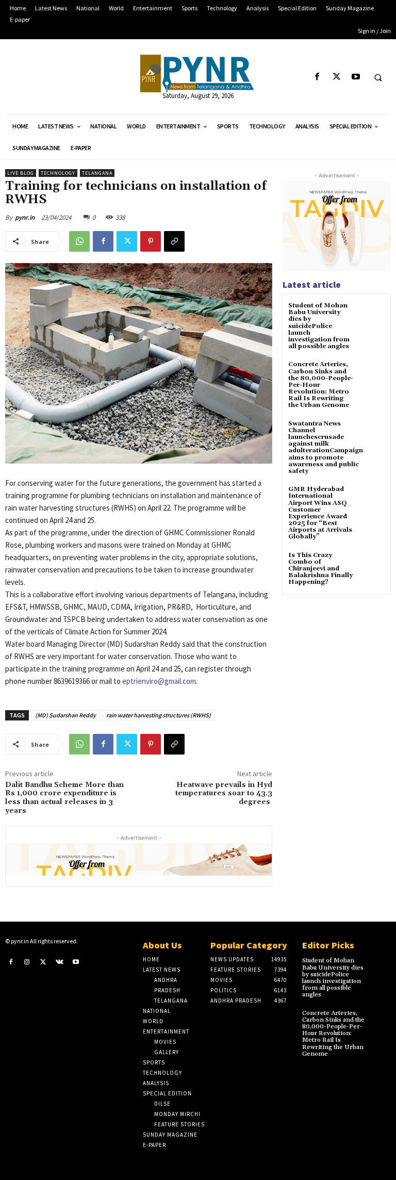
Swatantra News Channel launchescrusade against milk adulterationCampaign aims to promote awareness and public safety (325, 447)
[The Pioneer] (198, 73)
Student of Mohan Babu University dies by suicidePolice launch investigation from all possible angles (319, 326)
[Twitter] (336, 77)
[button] (378, 77)
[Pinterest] (150, 241)
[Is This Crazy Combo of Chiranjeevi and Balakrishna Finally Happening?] (372, 564)
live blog (20, 173)
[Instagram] (27, 961)
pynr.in (25, 217)
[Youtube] (355, 77)
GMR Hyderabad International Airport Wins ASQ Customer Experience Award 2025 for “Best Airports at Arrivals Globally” (320, 512)
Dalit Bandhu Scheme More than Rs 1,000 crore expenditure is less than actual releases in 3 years (64, 797)
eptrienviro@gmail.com (159, 681)
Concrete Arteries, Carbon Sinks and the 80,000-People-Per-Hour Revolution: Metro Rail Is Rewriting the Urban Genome (333, 1033)
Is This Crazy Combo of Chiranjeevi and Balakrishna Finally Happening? (320, 568)
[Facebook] (317, 77)
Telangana (97, 173)
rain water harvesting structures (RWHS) (158, 715)
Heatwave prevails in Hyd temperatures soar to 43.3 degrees (223, 793)
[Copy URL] (174, 241)
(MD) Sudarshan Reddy (65, 715)
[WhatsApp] (79, 241)
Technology (58, 173)
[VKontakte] (59, 961)
